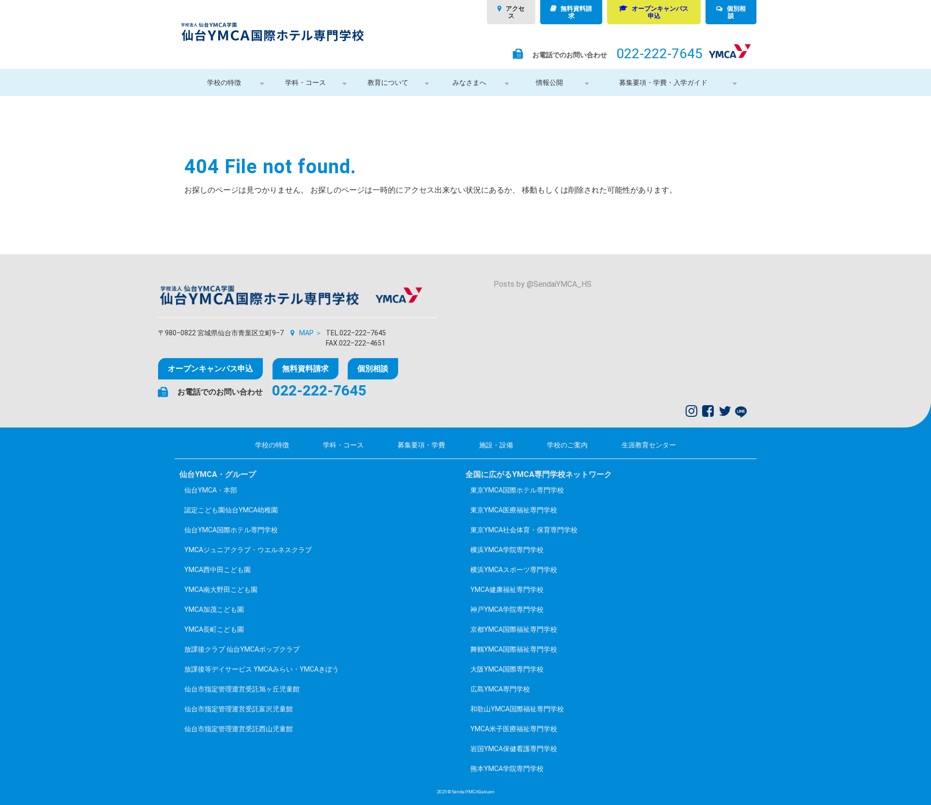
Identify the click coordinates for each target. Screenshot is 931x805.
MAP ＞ (310, 333)
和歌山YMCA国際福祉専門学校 (517, 709)
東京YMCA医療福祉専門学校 (513, 510)
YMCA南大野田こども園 (220, 589)
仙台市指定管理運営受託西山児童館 (238, 729)
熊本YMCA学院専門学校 (507, 768)
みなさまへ (469, 82)
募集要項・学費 (421, 445)
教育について (388, 82)
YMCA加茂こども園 (214, 609)
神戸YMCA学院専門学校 (507, 609)
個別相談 (736, 12)
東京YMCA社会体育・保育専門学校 (524, 530)
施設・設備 (496, 445)
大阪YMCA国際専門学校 (507, 669)
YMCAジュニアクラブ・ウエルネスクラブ (248, 550)
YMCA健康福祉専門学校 (507, 589)
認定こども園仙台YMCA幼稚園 (231, 510)
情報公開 (549, 82)
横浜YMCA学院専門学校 (507, 550)
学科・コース (305, 82)
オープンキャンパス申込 (660, 12)
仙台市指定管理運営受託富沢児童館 (238, 709)
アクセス (515, 12)
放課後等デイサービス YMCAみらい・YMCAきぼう (261, 669)
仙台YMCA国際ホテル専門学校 (231, 530)
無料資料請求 (576, 12)
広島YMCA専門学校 (500, 689)
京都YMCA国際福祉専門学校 (513, 629)
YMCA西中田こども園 (217, 570)
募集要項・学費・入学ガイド (663, 82)
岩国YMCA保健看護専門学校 (513, 749)
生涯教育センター (649, 445)
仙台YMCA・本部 (210, 490)
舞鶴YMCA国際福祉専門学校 (513, 649)
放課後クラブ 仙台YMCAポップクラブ (242, 649)
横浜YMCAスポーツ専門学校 (513, 570)
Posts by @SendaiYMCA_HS (543, 284)
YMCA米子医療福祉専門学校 (513, 729)
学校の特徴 (224, 82)
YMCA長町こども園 (214, 629)
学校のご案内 (567, 445)
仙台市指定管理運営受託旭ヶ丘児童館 (242, 689)
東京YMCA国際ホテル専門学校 (517, 490)
